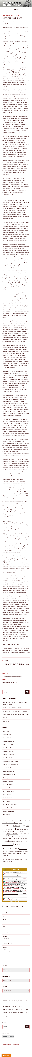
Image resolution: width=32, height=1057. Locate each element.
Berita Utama (10, 822)
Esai (17, 829)
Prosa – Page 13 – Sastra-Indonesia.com (14, 873)
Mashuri (27, 833)
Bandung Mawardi (25, 820)
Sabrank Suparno (19, 841)
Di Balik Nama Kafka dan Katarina (11, 707)
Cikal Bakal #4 (6, 721)
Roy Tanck (15, 859)
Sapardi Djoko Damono (7, 845)
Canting (6, 825)
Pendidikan (15, 836)
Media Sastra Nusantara (9, 754)
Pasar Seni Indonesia (8, 768)
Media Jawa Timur (7, 744)
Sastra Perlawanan (7, 794)
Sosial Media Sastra (8, 811)
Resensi (5, 841)
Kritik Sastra (23, 831)
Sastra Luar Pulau (7, 788)
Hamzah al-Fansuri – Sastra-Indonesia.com (14, 891)
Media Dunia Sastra (8, 741)
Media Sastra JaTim (8, 751)
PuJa (17, 15)
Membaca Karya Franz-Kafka (10, 764)
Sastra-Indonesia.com (11, 3)
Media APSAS (6, 738)
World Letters (6, 814)
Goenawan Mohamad (8, 831)
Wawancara (5, 855)
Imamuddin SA (17, 831)
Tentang (4, 947)
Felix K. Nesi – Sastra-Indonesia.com (14, 879)
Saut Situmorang (23, 849)
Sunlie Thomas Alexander (22, 851)
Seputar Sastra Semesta (9, 808)
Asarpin (18, 820)
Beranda (4, 913)
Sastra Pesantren (7, 798)
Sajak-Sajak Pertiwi (7, 781)
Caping (11, 825)
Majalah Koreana (7, 734)
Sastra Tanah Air (7, 801)
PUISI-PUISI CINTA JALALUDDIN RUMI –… (14, 894)
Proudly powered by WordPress (10, 1044)
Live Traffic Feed (15, 869)
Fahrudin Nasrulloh (24, 829)
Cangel (20, 822)
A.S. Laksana (5, 820)
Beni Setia (4, 822)
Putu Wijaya (14, 838)
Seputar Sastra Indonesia (9, 804)
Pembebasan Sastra (8, 771)
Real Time (14, 901)
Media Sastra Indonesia (9, 748)
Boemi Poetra (6, 731)
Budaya (16, 823)
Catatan (4, 936)
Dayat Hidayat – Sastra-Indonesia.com (11, 882)
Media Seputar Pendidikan (10, 761)
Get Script (10, 901)
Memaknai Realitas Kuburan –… (9, 899)
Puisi (9, 838)
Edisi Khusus (11, 829)
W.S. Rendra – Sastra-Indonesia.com (10, 896)
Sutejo (14, 853)
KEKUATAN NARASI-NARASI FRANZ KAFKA (15, 711)
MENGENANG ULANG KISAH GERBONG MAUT (15, 714)
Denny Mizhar (23, 825)
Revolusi (11, 841)
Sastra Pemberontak (8, 791)
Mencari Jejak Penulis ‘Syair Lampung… (11, 885)
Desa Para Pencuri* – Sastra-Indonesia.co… (12, 888)
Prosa (6, 838)
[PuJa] (6, 949)
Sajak (25, 841)
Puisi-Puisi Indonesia (8, 774)
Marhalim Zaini (21, 833)
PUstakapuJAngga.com (9, 778)
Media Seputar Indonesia (9, 758)
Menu (16, 9)
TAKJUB (4, 718)
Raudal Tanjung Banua (22, 838)
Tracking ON (19, 901)
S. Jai (14, 841)
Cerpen (7, 660)
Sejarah (4, 851)
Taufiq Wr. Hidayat (21, 853)
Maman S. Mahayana (12, 833)
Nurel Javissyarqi (7, 836)
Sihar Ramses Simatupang (11, 851)
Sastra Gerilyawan (7, 784)
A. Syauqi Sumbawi (12, 820)
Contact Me (7, 952)
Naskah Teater (6, 933)
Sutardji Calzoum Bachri (7, 853)
